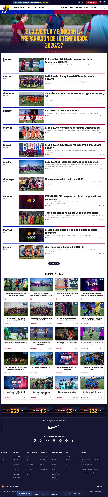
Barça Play (42, 7)
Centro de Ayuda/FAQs (54, 471)
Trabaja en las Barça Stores (70, 468)
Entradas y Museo (18, 7)
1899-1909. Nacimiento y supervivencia (90, 469)
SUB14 (58, 12)
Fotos (22, 12)
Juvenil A (29, 12)
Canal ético (68, 459)
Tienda (28, 7)
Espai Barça (79, 7)
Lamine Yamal (43, 456)
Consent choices (98, 491)
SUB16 (45, 12)
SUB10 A (93, 12)
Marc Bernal (29, 472)
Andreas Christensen (16, 463)
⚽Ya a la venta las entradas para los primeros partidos (31, 2)
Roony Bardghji (43, 462)
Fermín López (30, 462)
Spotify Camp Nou (70, 456)
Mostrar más (54, 263)
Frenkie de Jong (30, 467)
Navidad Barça (54, 479)
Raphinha (42, 459)
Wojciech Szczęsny (3, 458)
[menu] (104, 2)
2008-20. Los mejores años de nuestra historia (90, 461)
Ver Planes (92, 2)
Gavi (28, 456)
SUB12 (71, 12)
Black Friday (54, 477)
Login (81, 2)
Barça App (53, 464)
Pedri (28, 459)
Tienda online (54, 467)
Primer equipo (64, 7)
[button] (40, 493)
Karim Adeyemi (43, 469)
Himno (67, 464)
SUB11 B (86, 12)
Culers (34, 7)
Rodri (28, 474)
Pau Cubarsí (16, 459)
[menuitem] (104, 1)
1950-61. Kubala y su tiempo (87, 467)
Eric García (15, 472)
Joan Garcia (4, 462)
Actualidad (14, 12)
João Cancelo (16, 477)
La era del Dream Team (86, 464)
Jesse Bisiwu (43, 472)
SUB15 (51, 12)
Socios (86, 7)
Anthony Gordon (42, 466)
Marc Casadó (30, 464)
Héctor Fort (16, 474)
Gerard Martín (16, 467)
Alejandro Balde (17, 456)
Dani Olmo (29, 469)
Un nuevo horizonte (86, 456)
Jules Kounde (16, 469)
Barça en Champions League (88, 472)
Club (71, 7)
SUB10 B (101, 12)
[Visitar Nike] (54, 427)
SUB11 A (78, 12)
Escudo (67, 462)
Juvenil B (37, 12)
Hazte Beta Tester (55, 474)
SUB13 (64, 12)
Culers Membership (56, 456)
